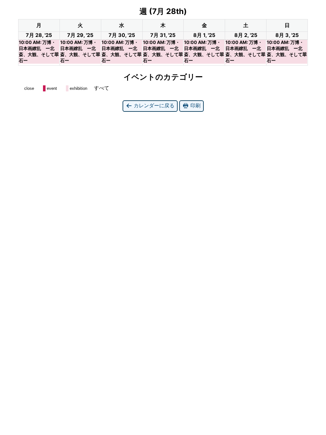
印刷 (195, 105)
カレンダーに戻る (153, 105)
